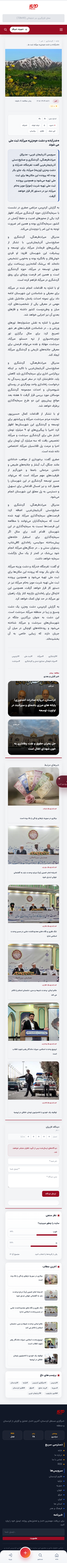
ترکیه (60, 1481)
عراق (60, 1494)
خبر (42, 41)
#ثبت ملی (28, 656)
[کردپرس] (33, 7)
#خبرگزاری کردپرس (39, 1382)
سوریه (59, 1485)
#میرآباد (40, 656)
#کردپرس (15, 656)
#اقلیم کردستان (19, 1388)
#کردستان (14, 1382)
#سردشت (16, 661)
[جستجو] (5, 30)
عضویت (33, 1538)
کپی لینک (52, 131)
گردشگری (49, 41)
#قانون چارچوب (52, 1393)
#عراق (31, 1388)
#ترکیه (25, 1382)
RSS (60, 1464)
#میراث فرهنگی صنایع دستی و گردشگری (41, 661)
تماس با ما (57, 1459)
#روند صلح (43, 1388)
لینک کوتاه (35, 125)
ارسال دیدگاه (50, 1193)
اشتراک (24, 125)
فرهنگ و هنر (56, 1508)
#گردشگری (52, 656)
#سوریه (55, 1388)
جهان (59, 1490)
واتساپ (32, 131)
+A (40, 119)
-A (45, 119)
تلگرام (42, 131)
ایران (60, 1499)
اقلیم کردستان (55, 1476)
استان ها (58, 1504)
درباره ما (58, 1455)
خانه (57, 41)
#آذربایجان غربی (35, 1393)
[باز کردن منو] (61, 29)
